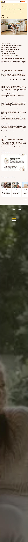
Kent (17, 96)
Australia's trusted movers (4, 4)
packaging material (17, 121)
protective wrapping (9, 120)
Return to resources (5, 6)
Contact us (14, 218)
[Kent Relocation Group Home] (3, 2)
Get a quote (23, 1)
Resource (9, 4)
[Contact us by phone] (20, 1)
